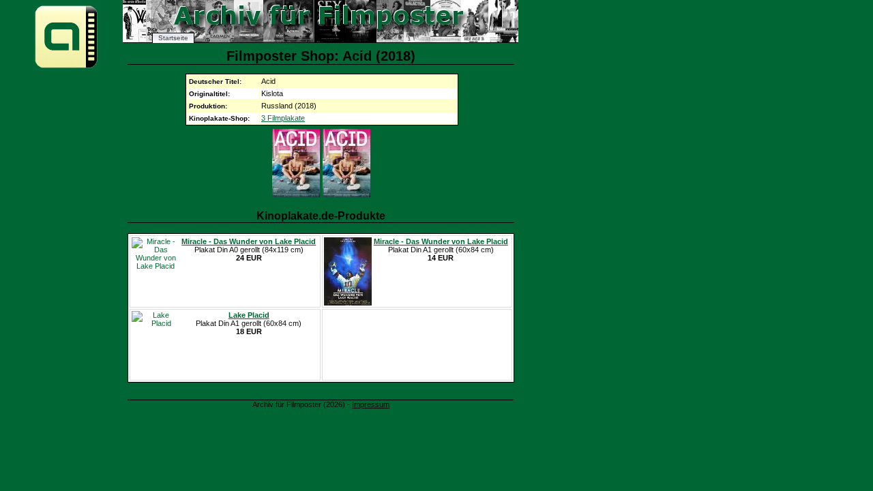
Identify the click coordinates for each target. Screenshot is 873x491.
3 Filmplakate (283, 118)
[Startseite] (66, 67)
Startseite (173, 38)
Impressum (370, 404)
